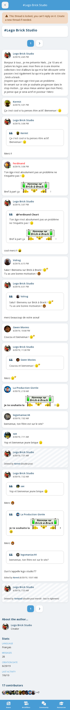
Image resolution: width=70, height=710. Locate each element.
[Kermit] (7, 103)
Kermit (17, 101)
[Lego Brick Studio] (7, 55)
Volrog (17, 260)
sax (15, 433)
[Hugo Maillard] (10, 692)
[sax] (7, 435)
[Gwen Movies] (7, 329)
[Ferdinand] (7, 165)
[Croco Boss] (27, 692)
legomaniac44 (21, 415)
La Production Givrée (25, 387)
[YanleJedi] (14, 692)
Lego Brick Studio (23, 53)
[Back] (5, 5)
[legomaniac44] (7, 416)
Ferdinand (19, 163)
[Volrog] (7, 261)
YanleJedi (18, 598)
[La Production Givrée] (7, 389)
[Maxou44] (4, 692)
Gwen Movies (21, 327)
